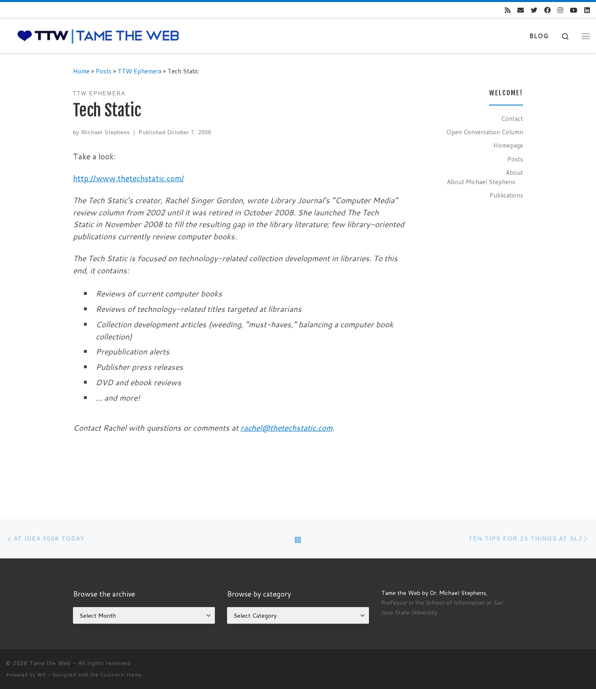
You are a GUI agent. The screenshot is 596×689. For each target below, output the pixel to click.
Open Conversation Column (484, 131)
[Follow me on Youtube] (573, 10)
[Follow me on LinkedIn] (587, 10)
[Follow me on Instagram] (560, 10)
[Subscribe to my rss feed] (507, 10)
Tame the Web (50, 663)
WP (41, 675)
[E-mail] (520, 10)
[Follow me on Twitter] (534, 10)
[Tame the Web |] (98, 35)
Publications (506, 195)
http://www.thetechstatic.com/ (128, 178)
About (514, 172)
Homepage (508, 145)
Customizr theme (121, 675)
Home (81, 71)
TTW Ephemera (139, 71)
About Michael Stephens (481, 181)
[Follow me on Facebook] (547, 10)
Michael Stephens (105, 132)
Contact (512, 118)
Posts (103, 71)
